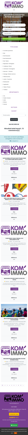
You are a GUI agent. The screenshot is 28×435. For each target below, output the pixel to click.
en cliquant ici (14, 141)
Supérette (5, 84)
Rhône (5, 102)
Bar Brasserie (6, 55)
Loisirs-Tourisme (7, 79)
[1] (2, 385)
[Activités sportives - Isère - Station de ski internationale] (14, 363)
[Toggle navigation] (14, 10)
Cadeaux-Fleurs (7, 66)
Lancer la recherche (13, 39)
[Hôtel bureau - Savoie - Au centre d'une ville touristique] (14, 163)
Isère (4, 100)
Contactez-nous (14, 414)
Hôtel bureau (6, 76)
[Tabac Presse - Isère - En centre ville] (14, 243)
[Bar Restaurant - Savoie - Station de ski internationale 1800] (14, 323)
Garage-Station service (9, 74)
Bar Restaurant (7, 58)
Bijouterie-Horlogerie (8, 63)
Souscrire (14, 425)
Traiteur (5, 89)
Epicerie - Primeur (8, 71)
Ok (15, 433)
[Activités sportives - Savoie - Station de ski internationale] (14, 283)
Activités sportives (8, 50)
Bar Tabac (6, 61)
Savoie (5, 104)
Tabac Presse (6, 87)
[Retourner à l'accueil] (14, 4)
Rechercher (14, 119)
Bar (4, 53)
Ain (4, 95)
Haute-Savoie (7, 98)
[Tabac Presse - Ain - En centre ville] (14, 203)
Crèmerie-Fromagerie (9, 68)
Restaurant (6, 81)
